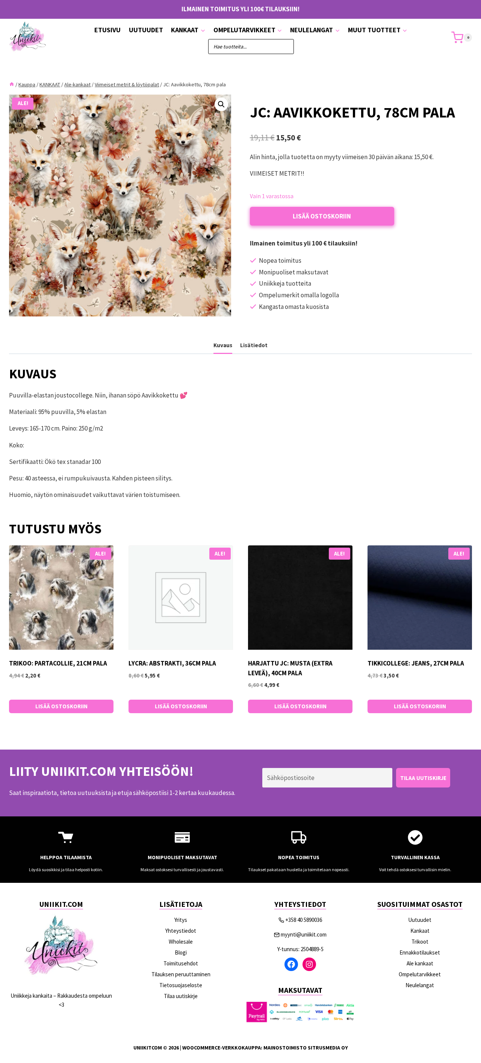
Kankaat (420, 930)
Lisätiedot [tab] (254, 345)
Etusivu (107, 30)
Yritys (180, 919)
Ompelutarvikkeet (420, 974)
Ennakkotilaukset (419, 952)
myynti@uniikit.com (304, 934)
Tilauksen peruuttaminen (180, 974)
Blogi (181, 952)
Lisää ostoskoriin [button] (61, 706)
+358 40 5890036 (303, 919)
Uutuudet (146, 30)
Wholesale (181, 941)
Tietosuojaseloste (180, 985)
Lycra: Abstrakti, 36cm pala (172, 663)
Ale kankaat (420, 963)
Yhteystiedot (180, 930)
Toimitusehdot (180, 963)
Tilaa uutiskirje (181, 996)
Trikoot (419, 941)
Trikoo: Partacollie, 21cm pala (58, 663)
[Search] (284, 46)
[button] (221, 104)
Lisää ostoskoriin (322, 216)
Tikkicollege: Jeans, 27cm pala (416, 663)
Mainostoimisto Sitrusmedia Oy (305, 1047)
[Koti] (11, 84)
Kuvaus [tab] (222, 345)
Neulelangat (419, 985)
